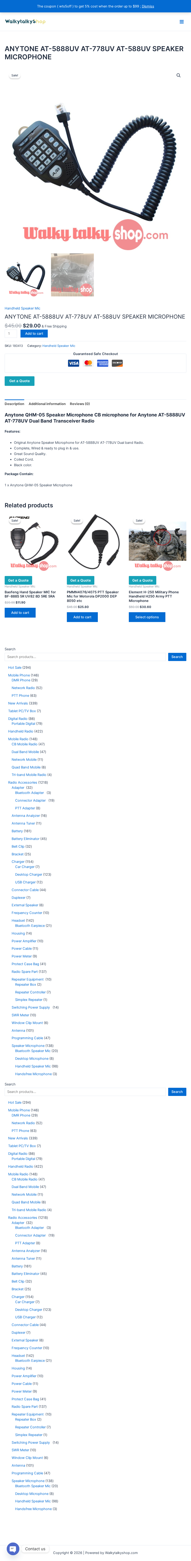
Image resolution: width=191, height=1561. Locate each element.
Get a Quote (19, 381)
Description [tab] (14, 404)
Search (10, 649)
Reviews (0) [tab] (80, 404)
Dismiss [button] (148, 6)
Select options (147, 617)
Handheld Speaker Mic (22, 308)
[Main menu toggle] (181, 21)
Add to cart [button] (20, 613)
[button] (178, 75)
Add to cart (34, 333)
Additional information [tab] (47, 404)
